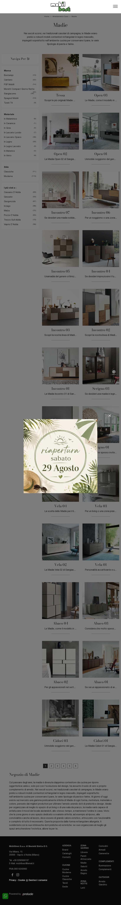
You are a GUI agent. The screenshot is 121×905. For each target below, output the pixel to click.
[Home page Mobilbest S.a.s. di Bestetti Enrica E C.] (60, 6)
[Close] (109, 415)
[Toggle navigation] (115, 6)
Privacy (12, 880)
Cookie (21, 880)
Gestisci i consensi (38, 880)
